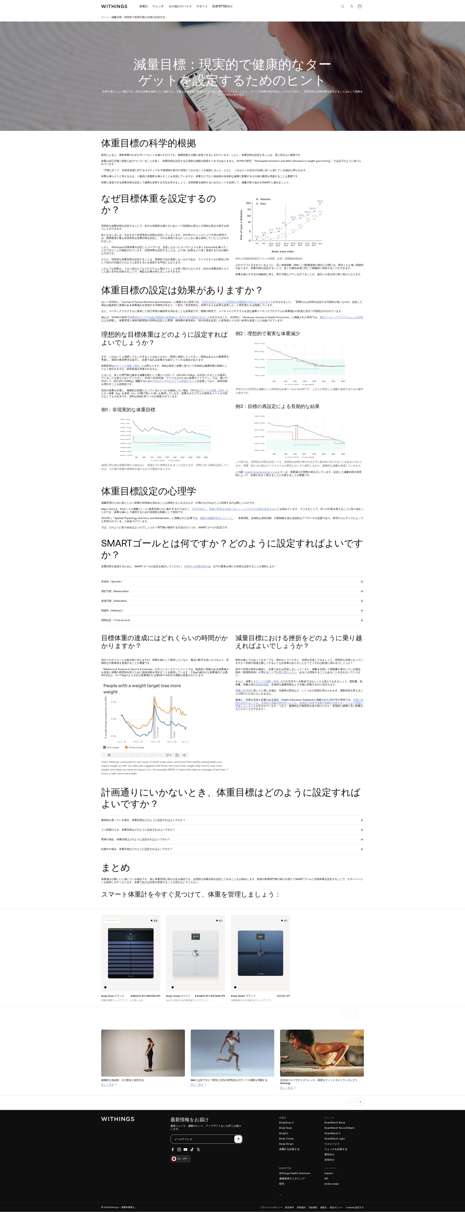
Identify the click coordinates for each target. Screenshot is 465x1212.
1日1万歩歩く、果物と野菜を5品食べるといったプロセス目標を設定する (233, 509)
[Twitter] (198, 1149)
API (326, 1178)
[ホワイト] (107, 987)
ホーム (105, 17)
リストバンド (332, 1143)
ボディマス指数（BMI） (127, 365)
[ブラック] (105, 987)
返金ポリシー (336, 1207)
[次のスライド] (354, 1013)
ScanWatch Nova (334, 1122)
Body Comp (286, 1138)
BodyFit (283, 1133)
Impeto (328, 1173)
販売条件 (289, 1207)
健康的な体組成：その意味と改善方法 (122, 1080)
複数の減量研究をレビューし (216, 518)
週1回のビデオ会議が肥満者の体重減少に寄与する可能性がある (168, 317)
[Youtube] (185, 1149)
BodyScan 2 (286, 1122)
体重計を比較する (289, 1149)
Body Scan (285, 1127)
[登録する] (238, 1139)
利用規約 (301, 1207)
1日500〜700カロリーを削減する (172, 381)
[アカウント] (352, 6)
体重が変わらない (286, 672)
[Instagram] (179, 1149)
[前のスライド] (345, 1013)
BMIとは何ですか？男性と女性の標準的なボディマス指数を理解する (229, 1080)
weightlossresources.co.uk (261, 472)
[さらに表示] (321, 1194)
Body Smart (286, 1143)
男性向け (329, 1154)
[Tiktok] (192, 1149)
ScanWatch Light (334, 1138)
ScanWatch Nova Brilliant (339, 1127)
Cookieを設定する (355, 1207)
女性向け (329, 1159)
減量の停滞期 (243, 690)
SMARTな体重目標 (195, 566)
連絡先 (323, 1207)
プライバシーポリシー (271, 1207)
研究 (281, 1183)
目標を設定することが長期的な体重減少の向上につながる (235, 301)
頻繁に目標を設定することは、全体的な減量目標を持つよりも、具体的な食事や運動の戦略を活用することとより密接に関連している (299, 702)
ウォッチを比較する (335, 1149)
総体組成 (261, 684)
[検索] (343, 6)
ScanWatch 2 (332, 1133)
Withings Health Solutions (294, 1173)
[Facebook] (172, 1149)
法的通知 (313, 1207)
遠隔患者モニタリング (292, 1178)
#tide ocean (331, 1183)
